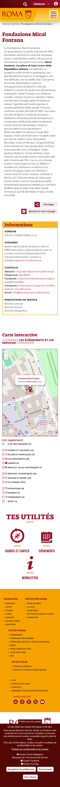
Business (10, 603)
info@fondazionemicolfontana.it (23, 260)
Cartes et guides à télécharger (29, 670)
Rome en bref (34, 603)
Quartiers (32, 610)
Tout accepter (45, 769)
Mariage (10, 617)
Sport (9, 607)
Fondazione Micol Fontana (29, 378)
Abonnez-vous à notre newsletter (30, 691)
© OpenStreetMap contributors (46, 435)
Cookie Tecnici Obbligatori (31, 754)
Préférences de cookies (30, 721)
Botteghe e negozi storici (40, 614)
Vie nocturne (13, 621)
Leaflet (31, 435)
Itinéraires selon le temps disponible (30, 642)
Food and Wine (18, 652)
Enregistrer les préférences (21, 769)
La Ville (31, 607)
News (13, 645)
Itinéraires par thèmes (22, 638)
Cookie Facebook (31, 760)
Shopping (11, 624)
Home (5, 24)
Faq (13, 680)
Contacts (17, 687)
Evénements (16, 635)
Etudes (9, 610)
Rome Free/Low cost (20, 649)
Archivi (15, 24)
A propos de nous (21, 684)
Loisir (9, 614)
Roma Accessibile (22, 666)
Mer (12, 656)
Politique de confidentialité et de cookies (30, 749)
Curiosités (32, 617)
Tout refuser (30, 777)
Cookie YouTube (31, 763)
